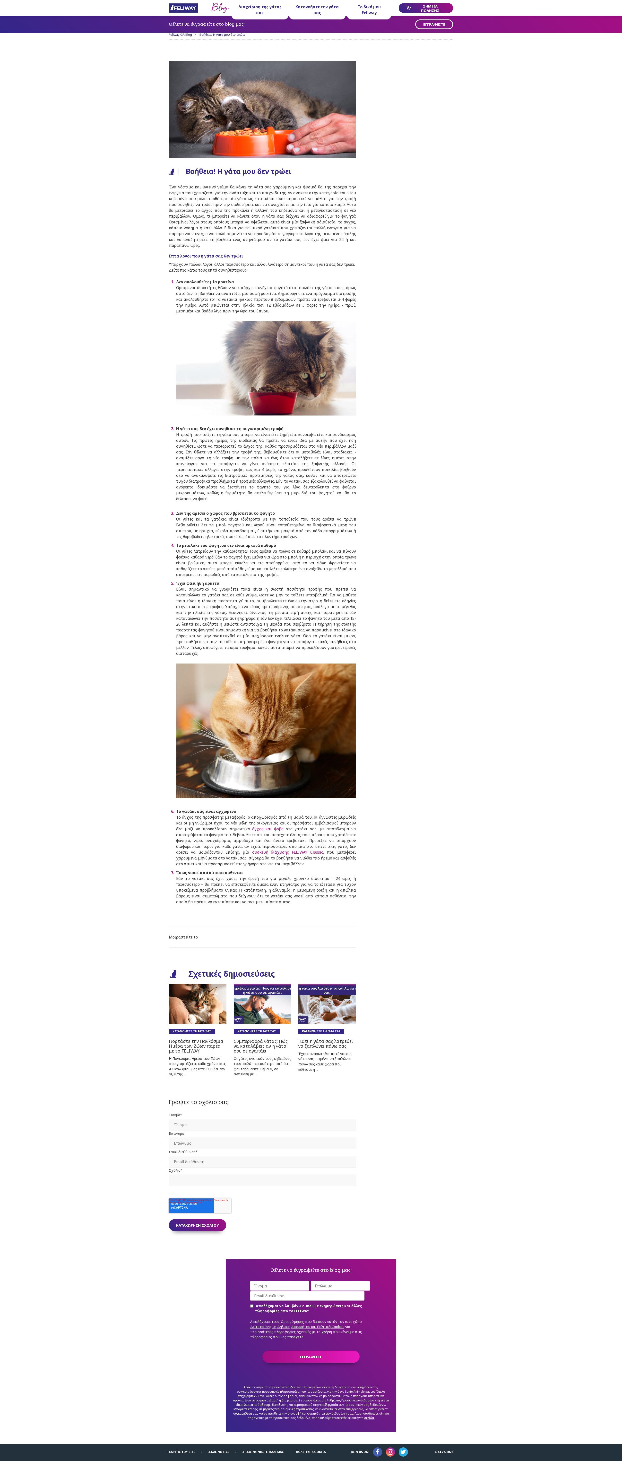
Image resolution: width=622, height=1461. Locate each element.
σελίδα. (369, 1418)
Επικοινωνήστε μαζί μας (263, 1452)
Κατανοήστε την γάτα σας (317, 9)
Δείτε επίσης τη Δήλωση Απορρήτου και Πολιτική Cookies (297, 1326)
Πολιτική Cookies (311, 1452)
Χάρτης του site (182, 1452)
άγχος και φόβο (268, 829)
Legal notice (218, 1452)
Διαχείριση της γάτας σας (260, 9)
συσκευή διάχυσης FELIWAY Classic (287, 852)
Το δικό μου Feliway (369, 9)
